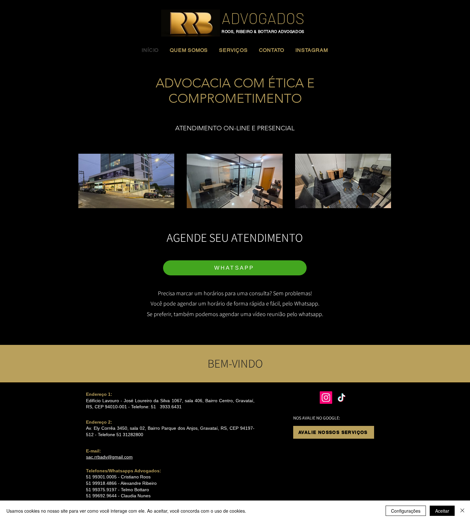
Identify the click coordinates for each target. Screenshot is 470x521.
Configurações (405, 511)
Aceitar (442, 511)
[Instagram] (326, 397)
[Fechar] (462, 511)
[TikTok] (341, 397)
